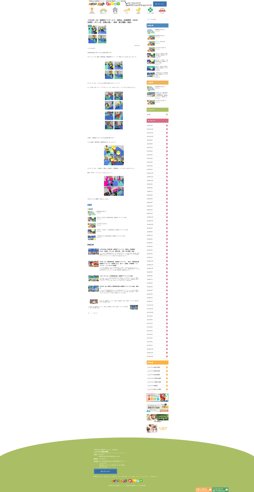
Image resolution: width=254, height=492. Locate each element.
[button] (167, 19)
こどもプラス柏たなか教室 (154, 389)
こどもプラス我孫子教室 (153, 371)
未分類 (90, 204)
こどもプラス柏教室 (152, 385)
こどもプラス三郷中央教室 (154, 378)
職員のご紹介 (124, 476)
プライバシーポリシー (145, 476)
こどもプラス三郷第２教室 (154, 382)
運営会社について (154, 476)
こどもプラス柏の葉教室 (153, 374)
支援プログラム (107, 476)
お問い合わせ (160, 4)
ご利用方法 (114, 476)
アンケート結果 (131, 476)
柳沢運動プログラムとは (98, 476)
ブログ (119, 476)
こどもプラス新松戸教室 (153, 367)
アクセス (137, 476)
